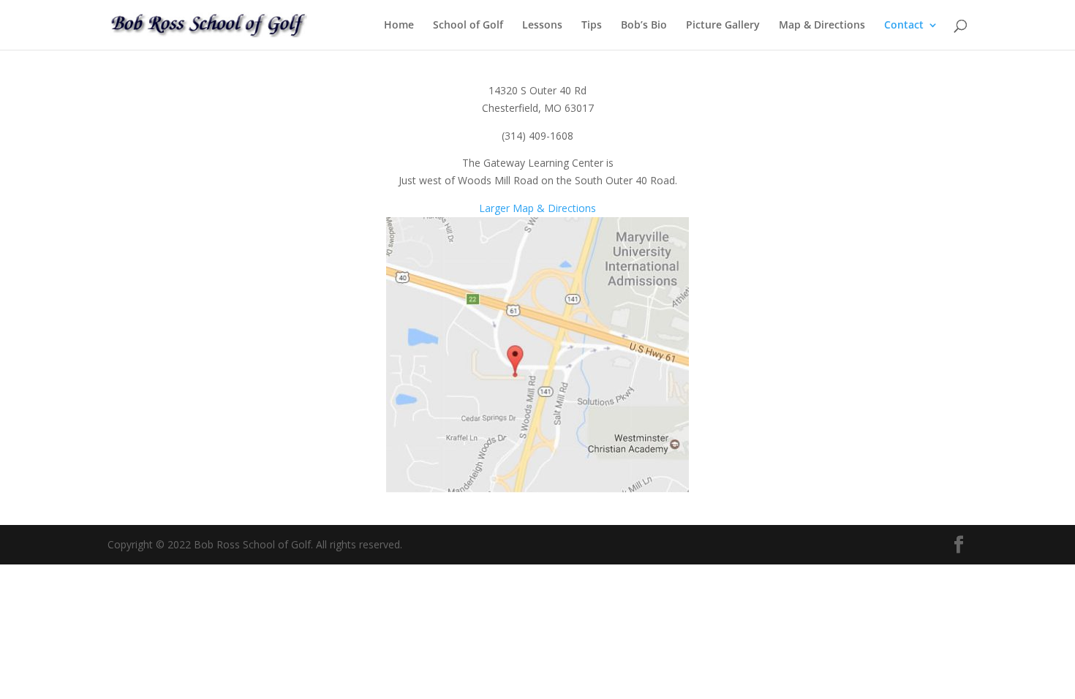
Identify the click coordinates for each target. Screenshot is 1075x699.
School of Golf (468, 25)
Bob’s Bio (644, 25)
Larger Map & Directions (537, 208)
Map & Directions (822, 25)
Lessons (542, 25)
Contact (904, 25)
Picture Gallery (723, 25)
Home (399, 25)
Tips (591, 25)
